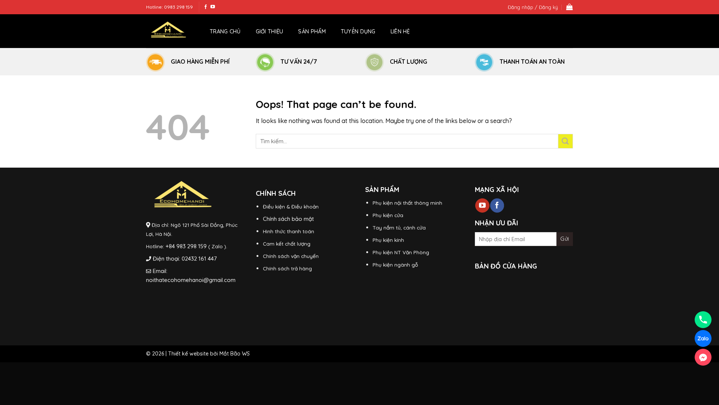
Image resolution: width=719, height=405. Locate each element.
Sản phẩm (311, 31)
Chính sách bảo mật (288, 218)
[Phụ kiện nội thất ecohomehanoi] (168, 31)
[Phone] (703, 319)
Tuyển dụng (358, 31)
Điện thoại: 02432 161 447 (185, 258)
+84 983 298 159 (186, 246)
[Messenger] (703, 357)
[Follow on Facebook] (205, 7)
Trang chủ (225, 31)
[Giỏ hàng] (569, 7)
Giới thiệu (269, 31)
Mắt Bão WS (234, 353)
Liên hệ (400, 31)
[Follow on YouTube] (212, 7)
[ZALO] (703, 338)
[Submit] (565, 141)
